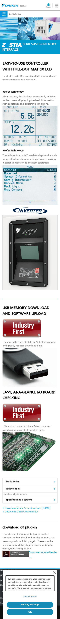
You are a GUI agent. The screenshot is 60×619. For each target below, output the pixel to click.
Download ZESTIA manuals (19, 511)
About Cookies (30, 597)
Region (48, 7)
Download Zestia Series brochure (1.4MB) (27, 508)
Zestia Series (12, 481)
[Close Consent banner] (54, 572)
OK (30, 612)
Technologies (13, 488)
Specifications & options (19, 499)
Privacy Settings (30, 604)
